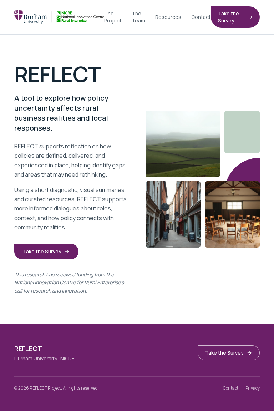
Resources (168, 17)
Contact (201, 17)
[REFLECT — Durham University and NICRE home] (59, 17)
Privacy (252, 388)
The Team (138, 17)
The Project (113, 17)
